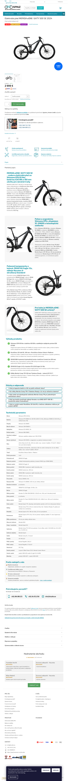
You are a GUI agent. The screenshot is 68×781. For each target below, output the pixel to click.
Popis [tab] (6, 162)
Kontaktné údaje (40, 706)
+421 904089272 (11, 750)
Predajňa (32, 2)
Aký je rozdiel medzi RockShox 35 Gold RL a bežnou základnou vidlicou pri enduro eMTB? (33, 405)
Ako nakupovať (8, 725)
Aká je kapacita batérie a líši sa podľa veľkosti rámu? (27, 388)
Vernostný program (9, 709)
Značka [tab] (7, 628)
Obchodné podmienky (10, 733)
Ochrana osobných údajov (11, 738)
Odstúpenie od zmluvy (10, 706)
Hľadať (40, 8)
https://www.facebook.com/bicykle (16, 752)
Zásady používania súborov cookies (14, 735)
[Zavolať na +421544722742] (7, 1)
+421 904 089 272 (24, 127)
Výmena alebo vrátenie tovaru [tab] (14, 645)
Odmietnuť (46, 770)
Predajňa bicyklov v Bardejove (43, 699)
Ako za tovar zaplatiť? (10, 730)
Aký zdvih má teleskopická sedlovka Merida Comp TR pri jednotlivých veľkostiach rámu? (32, 395)
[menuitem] (9, 14)
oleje (44, 610)
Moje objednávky (9, 697)
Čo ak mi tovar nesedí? (10, 704)
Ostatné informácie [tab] (11, 632)
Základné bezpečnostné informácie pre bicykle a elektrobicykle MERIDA (24, 618)
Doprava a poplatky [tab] (11, 641)
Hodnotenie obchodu (34, 653)
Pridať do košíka (19, 104)
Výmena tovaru (8, 701)
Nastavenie (13, 777)
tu (24, 773)
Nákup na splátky (9, 723)
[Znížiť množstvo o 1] (10, 105)
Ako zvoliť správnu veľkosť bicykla (13, 728)
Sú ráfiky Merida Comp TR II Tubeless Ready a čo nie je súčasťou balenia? (34, 391)
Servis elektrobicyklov (41, 697)
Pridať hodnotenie (33, 24)
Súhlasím (56, 770)
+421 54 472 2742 (11, 747)
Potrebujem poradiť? (10, 699)
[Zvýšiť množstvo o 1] (10, 103)
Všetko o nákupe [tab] (10, 637)
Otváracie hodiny (40, 701)
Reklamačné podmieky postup (12, 711)
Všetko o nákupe (9, 713)
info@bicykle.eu (11, 745)
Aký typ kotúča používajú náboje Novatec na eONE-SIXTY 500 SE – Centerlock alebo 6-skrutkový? (31, 400)
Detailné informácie (9, 133)
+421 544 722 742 (24, 125)
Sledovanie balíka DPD (10, 721)
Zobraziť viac (34, 685)
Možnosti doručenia (25, 99)
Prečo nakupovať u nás (41, 704)
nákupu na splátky (22, 112)
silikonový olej (34, 608)
